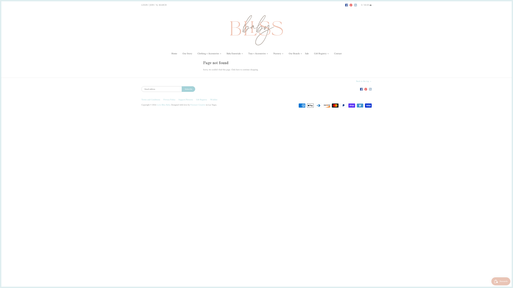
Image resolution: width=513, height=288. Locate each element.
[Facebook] (346, 4)
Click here (235, 69)
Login (144, 5)
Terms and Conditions (150, 99)
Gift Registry (201, 99)
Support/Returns (185, 99)
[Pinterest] (351, 4)
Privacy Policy (169, 99)
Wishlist (213, 99)
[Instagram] (355, 4)
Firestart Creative (197, 104)
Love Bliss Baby (163, 104)
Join (152, 5)
